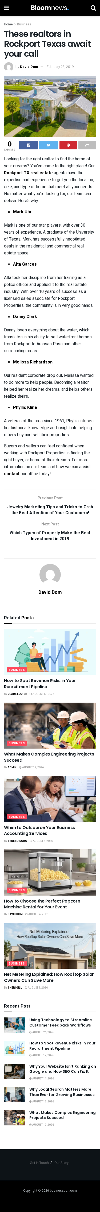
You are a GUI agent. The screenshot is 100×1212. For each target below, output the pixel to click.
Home (8, 24)
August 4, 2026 (38, 914)
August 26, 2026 (43, 1032)
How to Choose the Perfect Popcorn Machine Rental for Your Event (42, 904)
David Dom (29, 66)
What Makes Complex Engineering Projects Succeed (49, 757)
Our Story (61, 1162)
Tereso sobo (17, 841)
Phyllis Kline (25, 407)
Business (24, 24)
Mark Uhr (22, 212)
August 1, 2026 (37, 988)
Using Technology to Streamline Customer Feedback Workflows (60, 1022)
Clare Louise (17, 694)
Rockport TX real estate (28, 173)
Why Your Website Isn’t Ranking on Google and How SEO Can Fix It (62, 1069)
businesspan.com (63, 1190)
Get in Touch (39, 1162)
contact (11, 474)
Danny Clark (25, 316)
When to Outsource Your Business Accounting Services (39, 830)
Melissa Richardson (33, 362)
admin (12, 767)
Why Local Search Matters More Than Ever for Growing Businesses (62, 1092)
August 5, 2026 (42, 841)
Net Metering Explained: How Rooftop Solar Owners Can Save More (49, 977)
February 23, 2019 (60, 66)
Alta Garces (25, 264)
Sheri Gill (15, 988)
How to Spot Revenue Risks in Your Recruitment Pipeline (40, 683)
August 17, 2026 (43, 694)
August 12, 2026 (33, 767)
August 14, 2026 (43, 1079)
